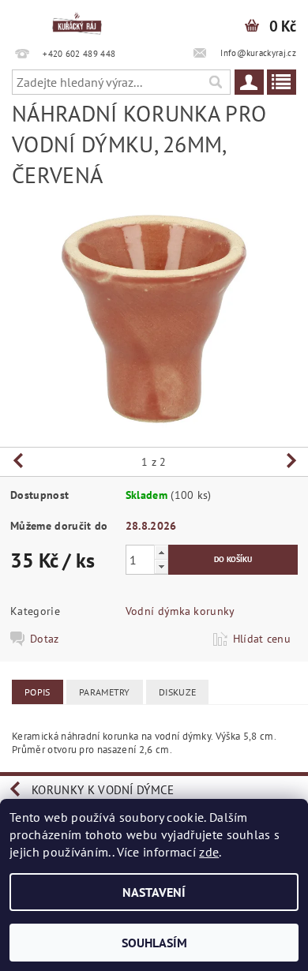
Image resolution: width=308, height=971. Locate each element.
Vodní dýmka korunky (180, 611)
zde (209, 852)
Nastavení (154, 892)
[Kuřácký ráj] (77, 20)
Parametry (104, 692)
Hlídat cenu (262, 639)
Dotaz (44, 639)
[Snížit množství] (161, 566)
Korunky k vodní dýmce (103, 789)
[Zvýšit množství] (161, 552)
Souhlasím (154, 942)
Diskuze (177, 692)
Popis (37, 692)
